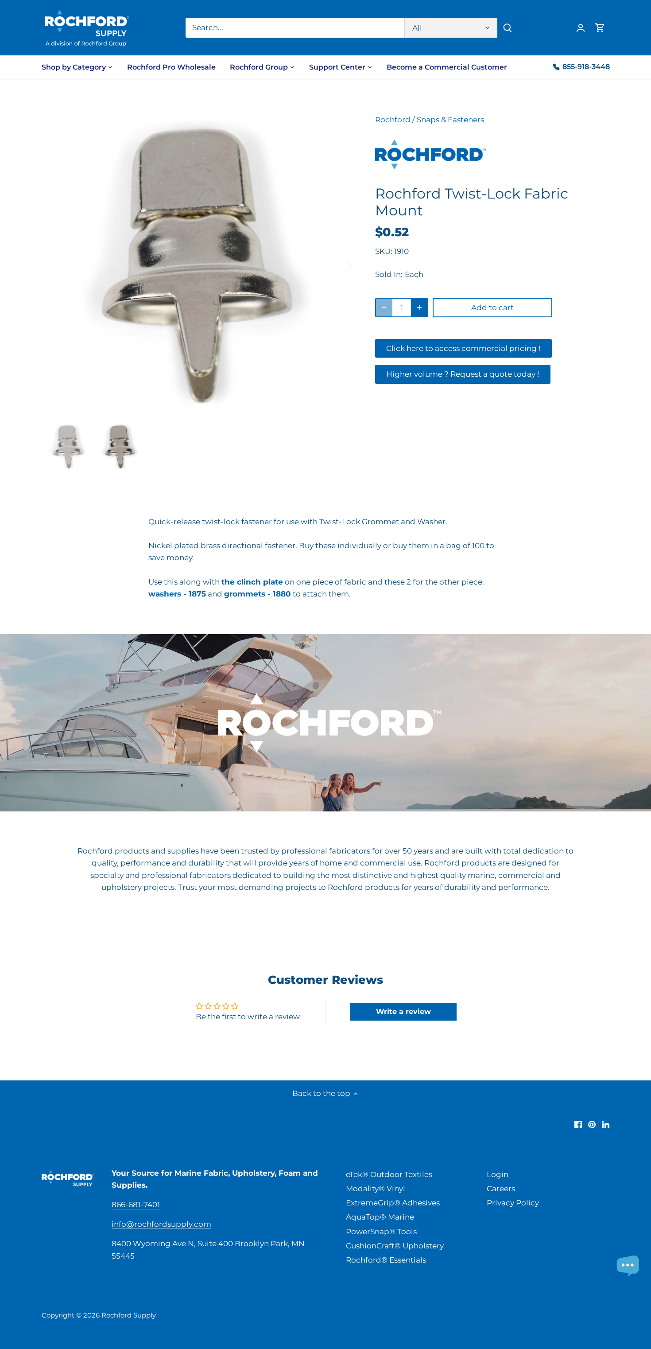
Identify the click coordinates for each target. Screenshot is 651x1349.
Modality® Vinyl (375, 1188)
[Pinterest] (592, 1124)
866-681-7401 (136, 1204)
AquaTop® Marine (380, 1217)
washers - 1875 (177, 593)
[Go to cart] (600, 28)
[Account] (580, 28)
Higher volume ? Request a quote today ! (462, 374)
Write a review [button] (403, 1011)
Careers (501, 1188)
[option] (197, 266)
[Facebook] (578, 1124)
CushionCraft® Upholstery (395, 1245)
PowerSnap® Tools (381, 1231)
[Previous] (57, 266)
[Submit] (507, 28)
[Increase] (419, 307)
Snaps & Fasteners (450, 119)
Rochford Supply (128, 1315)
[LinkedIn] (605, 1124)
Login (497, 1174)
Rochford (393, 119)
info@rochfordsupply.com (161, 1224)
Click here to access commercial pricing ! (463, 348)
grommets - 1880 (257, 593)
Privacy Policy (513, 1202)
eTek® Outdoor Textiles (389, 1174)
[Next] (337, 266)
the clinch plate (252, 581)
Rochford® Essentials (386, 1259)
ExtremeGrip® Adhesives (393, 1202)
